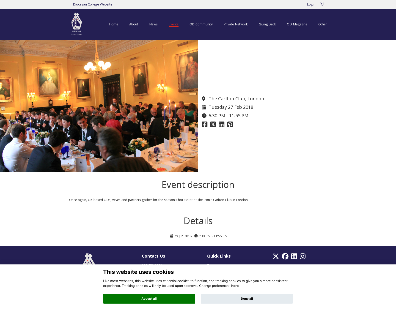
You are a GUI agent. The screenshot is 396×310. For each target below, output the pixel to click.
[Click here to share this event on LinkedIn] (221, 125)
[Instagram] (302, 258)
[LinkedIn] (294, 258)
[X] (275, 258)
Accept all (149, 298)
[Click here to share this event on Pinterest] (230, 125)
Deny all (247, 298)
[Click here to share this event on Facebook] (204, 125)
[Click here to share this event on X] (213, 125)
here (235, 286)
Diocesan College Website (92, 4)
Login (311, 4)
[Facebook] (285, 258)
